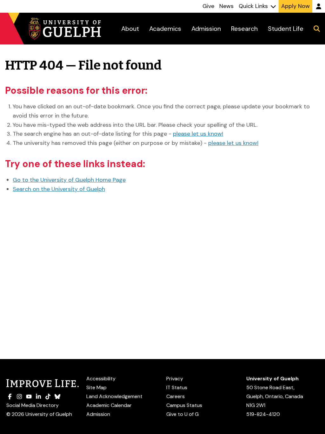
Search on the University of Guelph (59, 189)
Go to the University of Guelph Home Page (69, 180)
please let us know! (198, 134)
